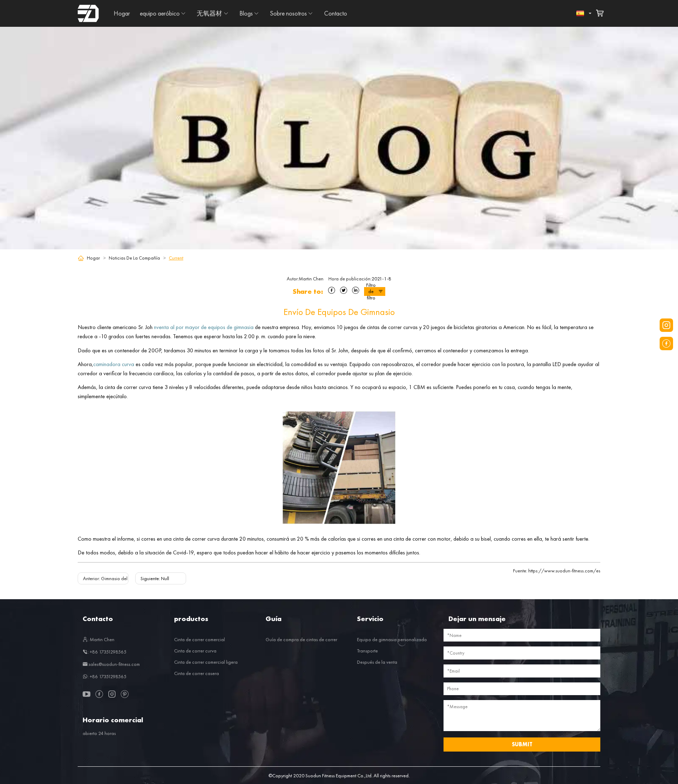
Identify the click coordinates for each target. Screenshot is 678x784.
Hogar (122, 13)
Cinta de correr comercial (199, 639)
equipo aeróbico (160, 13)
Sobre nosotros (288, 13)
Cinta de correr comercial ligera (206, 662)
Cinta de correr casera (196, 673)
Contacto (335, 13)
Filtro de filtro (371, 291)
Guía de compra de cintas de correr (301, 639)
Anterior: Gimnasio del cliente (112, 578)
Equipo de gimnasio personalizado (392, 639)
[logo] (88, 13)
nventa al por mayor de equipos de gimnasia (204, 327)
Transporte (367, 651)
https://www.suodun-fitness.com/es (556, 570)
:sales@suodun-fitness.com (114, 664)
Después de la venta (377, 662)
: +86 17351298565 (107, 652)
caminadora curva (113, 364)
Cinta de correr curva (195, 651)
